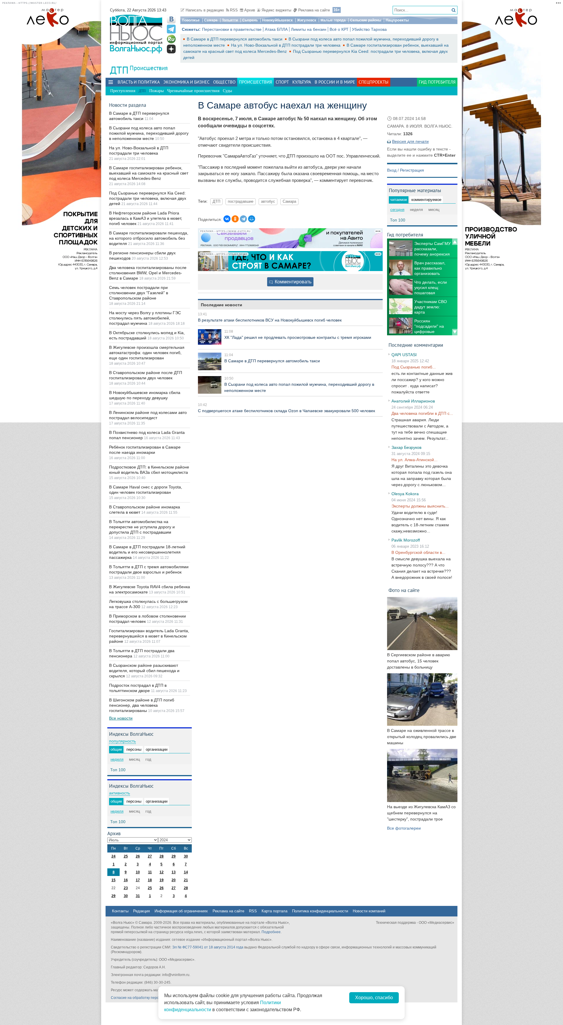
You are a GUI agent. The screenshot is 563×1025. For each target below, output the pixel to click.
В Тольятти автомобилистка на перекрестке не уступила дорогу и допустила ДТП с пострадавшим (142, 527)
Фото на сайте (404, 590)
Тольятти (230, 20)
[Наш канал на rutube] (171, 39)
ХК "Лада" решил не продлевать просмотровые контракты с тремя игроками (297, 337)
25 (126, 856)
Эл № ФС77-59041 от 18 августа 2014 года (207, 947)
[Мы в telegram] (171, 29)
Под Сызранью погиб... (413, 367)
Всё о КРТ (339, 29)
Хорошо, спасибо (374, 997)
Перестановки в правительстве (232, 29)
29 (174, 856)
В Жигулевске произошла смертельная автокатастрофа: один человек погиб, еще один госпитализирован (146, 352)
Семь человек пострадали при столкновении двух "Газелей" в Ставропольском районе (138, 292)
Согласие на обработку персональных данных (150, 998)
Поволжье (191, 20)
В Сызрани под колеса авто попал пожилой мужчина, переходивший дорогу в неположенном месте (149, 133)
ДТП (216, 201)
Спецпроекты (374, 82)
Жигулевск (306, 20)
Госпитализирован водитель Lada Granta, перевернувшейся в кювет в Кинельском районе (149, 636)
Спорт (282, 82)
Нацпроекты (397, 20)
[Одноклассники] (235, 218)
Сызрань (250, 20)
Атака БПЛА (276, 29)
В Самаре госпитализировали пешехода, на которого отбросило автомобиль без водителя (148, 238)
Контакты (120, 911)
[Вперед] (454, 332)
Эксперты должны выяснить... (420, 506)
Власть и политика (139, 82)
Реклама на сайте (314, 10)
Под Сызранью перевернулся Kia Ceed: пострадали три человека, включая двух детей (147, 198)
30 (186, 856)
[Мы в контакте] (171, 19)
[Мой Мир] (251, 218)
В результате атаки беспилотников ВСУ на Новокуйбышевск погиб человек (270, 320)
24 (113, 856)
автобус (268, 201)
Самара (211, 20)
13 (174, 872)
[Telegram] (243, 218)
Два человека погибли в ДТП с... (422, 413)
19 (162, 880)
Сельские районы (365, 20)
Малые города (333, 20)
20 (174, 880)
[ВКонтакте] (226, 218)
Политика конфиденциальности (320, 911)
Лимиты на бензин (308, 29)
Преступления (122, 91)
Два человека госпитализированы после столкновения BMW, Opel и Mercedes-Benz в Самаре (147, 272)
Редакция (141, 911)
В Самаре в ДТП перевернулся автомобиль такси (235, 39)
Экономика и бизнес (186, 82)
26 (138, 856)
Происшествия (149, 68)
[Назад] (454, 242)
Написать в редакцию (205, 10)
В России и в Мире (335, 82)
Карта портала (274, 911)
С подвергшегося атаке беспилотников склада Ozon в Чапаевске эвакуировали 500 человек (286, 410)
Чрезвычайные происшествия (193, 91)
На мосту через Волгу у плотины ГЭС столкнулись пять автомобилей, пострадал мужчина (145, 318)
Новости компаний (369, 911)
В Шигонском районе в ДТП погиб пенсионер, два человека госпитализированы (141, 705)
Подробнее (271, 932)
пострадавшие (240, 201)
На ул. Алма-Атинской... (414, 459)
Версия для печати (410, 141)
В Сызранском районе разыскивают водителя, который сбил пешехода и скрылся (144, 670)
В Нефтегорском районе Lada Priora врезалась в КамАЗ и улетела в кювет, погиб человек (145, 218)
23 (126, 888)
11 (150, 872)
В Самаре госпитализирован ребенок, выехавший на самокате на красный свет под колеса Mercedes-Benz (148, 173)
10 (138, 872)
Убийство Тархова (369, 29)
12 (162, 872)
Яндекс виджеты (276, 10)
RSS (234, 10)
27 (150, 856)
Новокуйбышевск (277, 20)
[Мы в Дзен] (171, 49)
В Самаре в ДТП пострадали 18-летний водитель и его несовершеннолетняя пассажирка (147, 552)
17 (138, 880)
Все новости (121, 718)
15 (113, 880)
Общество (224, 82)
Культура (301, 82)
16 (126, 880)
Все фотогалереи (404, 828)
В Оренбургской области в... (418, 552)
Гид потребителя (437, 82)
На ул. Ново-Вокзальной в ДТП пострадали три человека (286, 45)
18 (150, 880)
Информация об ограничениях (181, 911)
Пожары (156, 91)
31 (138, 896)
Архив (249, 10)
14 (186, 872)
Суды (227, 91)
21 (186, 880)
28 (162, 856)
